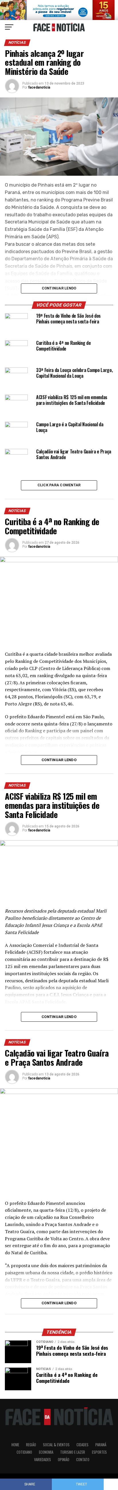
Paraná (100, 1444)
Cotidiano (24, 1452)
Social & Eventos (56, 1444)
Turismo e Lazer (72, 1452)
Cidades (82, 1444)
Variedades (42, 1459)
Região (31, 1444)
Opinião (63, 1459)
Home (15, 1444)
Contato (82, 1459)
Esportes (99, 1452)
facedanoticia (39, 87)
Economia (46, 1452)
